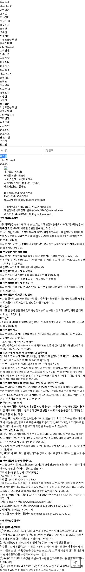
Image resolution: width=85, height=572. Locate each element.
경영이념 (4, 9)
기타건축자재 (7, 47)
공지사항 (4, 58)
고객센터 (4, 50)
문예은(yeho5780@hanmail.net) (45, 210)
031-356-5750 (23, 193)
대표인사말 (6, 5)
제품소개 (4, 25)
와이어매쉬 (6, 43)
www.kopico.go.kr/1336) (38, 501)
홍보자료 (5, 65)
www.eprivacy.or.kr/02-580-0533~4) (50, 505)
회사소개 (4, 2)
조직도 (3, 13)
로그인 (6, 137)
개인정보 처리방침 (13, 171)
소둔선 (3, 28)
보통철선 (4, 36)
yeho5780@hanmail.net (31, 199)
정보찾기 (4, 163)
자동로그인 (9, 159)
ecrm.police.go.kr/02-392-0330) (51, 513)
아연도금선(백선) (9, 39)
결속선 (3, 32)
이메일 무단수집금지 (14, 175)
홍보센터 (5, 61)
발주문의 (5, 54)
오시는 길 (5, 21)
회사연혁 (4, 17)
